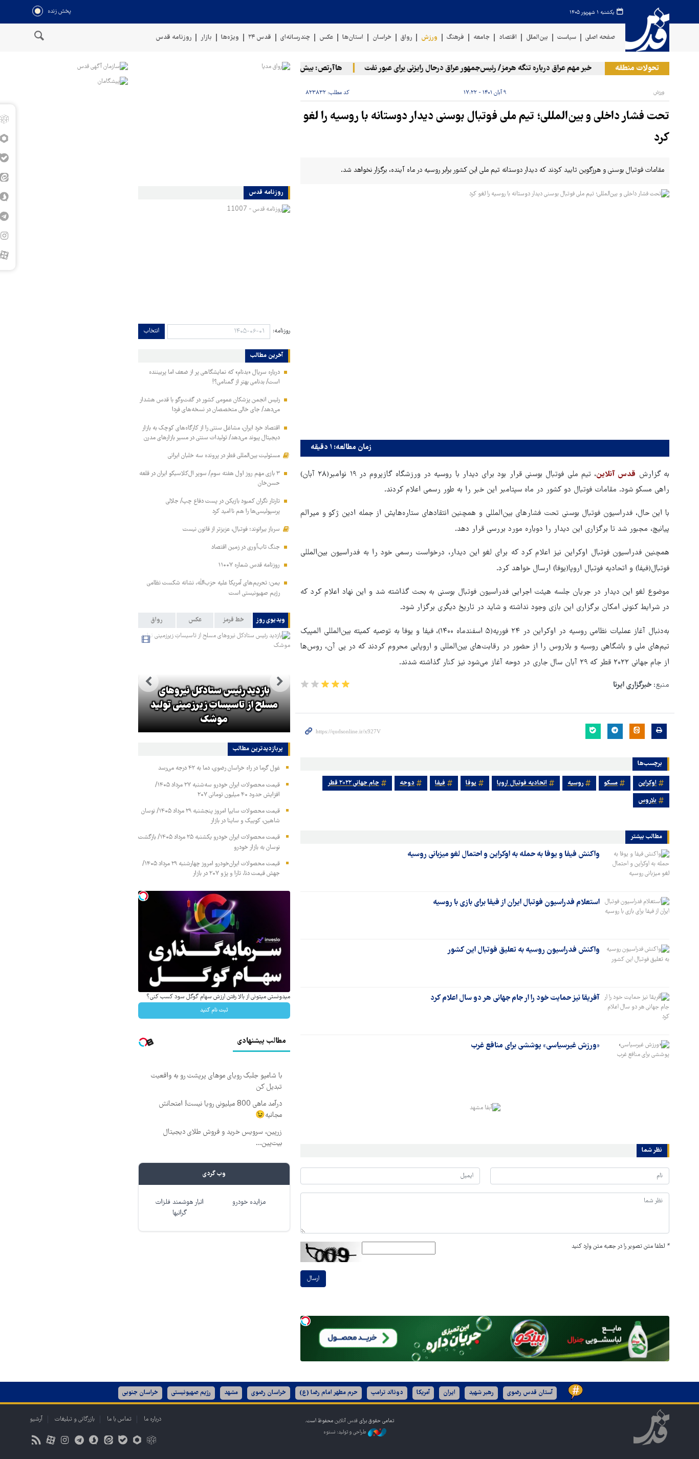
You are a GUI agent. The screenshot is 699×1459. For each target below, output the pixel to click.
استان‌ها (352, 37)
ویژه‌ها (230, 37)
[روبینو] (136, 1441)
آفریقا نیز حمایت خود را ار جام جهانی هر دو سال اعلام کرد (515, 998)
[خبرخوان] (36, 1441)
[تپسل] (305, 1321)
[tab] (271, 620)
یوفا (471, 783)
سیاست (566, 37)
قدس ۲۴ (259, 37)
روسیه (575, 783)
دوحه (407, 783)
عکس (326, 37)
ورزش (429, 37)
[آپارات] (50, 1441)
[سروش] (94, 1441)
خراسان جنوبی (140, 1392)
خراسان (382, 37)
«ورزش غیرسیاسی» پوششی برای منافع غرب (535, 1045)
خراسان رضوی (268, 1392)
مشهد (231, 1392)
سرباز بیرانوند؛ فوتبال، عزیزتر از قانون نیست (231, 529)
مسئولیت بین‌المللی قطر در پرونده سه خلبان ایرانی (224, 456)
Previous (280, 681)
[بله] (122, 1441)
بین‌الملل (537, 37)
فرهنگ (455, 37)
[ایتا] (108, 1441)
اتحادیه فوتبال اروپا (522, 783)
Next (148, 681)
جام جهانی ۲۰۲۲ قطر (353, 783)
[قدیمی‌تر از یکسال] (636, 867)
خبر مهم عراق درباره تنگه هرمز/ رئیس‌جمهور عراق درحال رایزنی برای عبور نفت (494, 68)
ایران (449, 1392)
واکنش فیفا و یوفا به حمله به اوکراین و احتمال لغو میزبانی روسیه (503, 854)
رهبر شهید (481, 1392)
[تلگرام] (79, 1441)
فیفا (440, 783)
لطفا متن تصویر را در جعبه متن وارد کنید (620, 1246)
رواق (406, 37)
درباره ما (152, 1419)
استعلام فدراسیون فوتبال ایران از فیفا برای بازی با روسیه (516, 902)
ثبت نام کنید (214, 1010)
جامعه (481, 37)
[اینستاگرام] (64, 1441)
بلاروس (647, 800)
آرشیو (36, 1419)
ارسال (313, 1278)
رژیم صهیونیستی (191, 1392)
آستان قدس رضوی (530, 1392)
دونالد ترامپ (387, 1392)
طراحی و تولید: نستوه (345, 1432)
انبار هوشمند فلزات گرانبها (180, 1208)
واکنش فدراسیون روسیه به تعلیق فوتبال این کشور (523, 950)
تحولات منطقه (637, 68)
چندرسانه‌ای (295, 37)
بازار (206, 37)
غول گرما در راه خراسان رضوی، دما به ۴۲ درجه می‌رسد (219, 768)
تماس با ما (119, 1419)
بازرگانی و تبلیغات (75, 1419)
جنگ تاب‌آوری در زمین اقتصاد (245, 547)
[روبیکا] (151, 1441)
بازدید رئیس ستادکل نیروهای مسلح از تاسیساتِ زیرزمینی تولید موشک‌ (214, 705)
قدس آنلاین (647, 30)
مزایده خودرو (249, 1202)
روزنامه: (281, 331)
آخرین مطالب (266, 355)
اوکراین (647, 783)
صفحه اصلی (600, 37)
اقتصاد (508, 37)
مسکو (611, 783)
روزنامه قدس (173, 37)
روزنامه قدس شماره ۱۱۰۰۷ (249, 565)
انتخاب (151, 331)
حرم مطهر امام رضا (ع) (328, 1392)
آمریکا (423, 1392)
